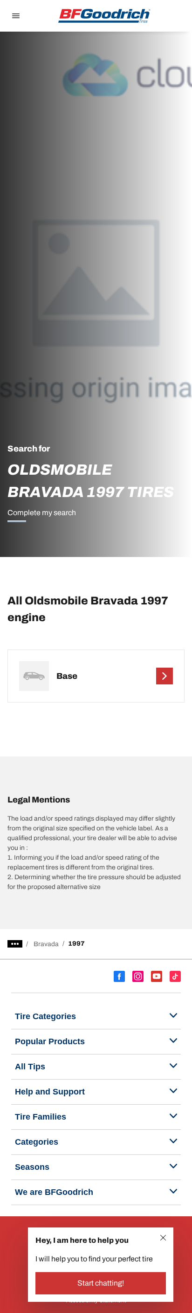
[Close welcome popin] (163, 1237)
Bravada (46, 944)
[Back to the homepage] (104, 15)
